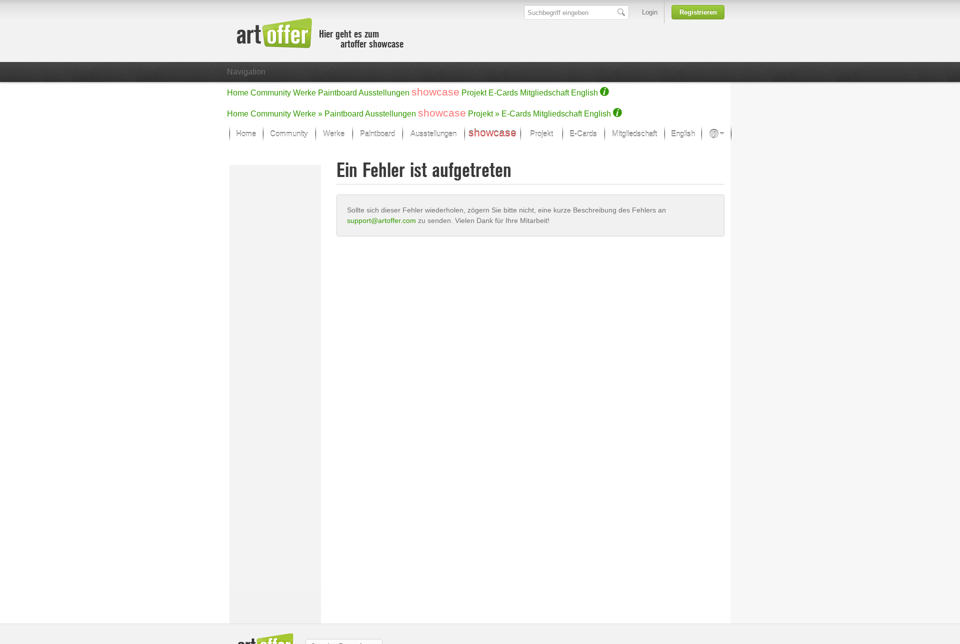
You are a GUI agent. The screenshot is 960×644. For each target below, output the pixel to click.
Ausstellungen (384, 92)
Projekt (474, 92)
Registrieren (698, 12)
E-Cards (503, 92)
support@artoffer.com (381, 220)
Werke (304, 92)
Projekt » (484, 114)
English (584, 92)
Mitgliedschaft (544, 92)
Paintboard (337, 92)
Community (270, 92)
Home (237, 92)
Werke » (307, 114)
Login (650, 12)
